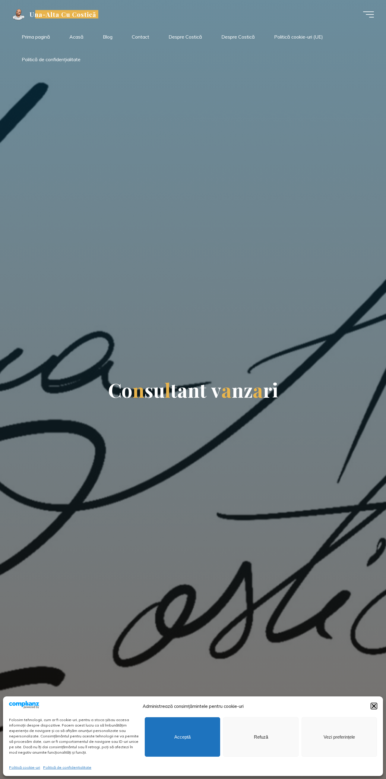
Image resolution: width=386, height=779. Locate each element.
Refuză (261, 737)
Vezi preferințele (339, 737)
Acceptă (182, 737)
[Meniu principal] (368, 14)
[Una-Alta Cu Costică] (18, 14)
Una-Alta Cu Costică (63, 14)
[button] (374, 706)
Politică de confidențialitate (67, 767)
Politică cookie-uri (24, 767)
